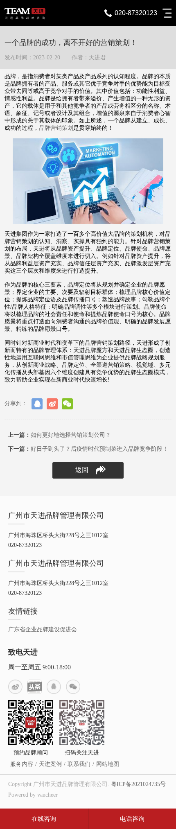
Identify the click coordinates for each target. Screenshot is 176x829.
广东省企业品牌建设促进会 (42, 629)
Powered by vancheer (33, 795)
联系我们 (79, 764)
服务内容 (21, 764)
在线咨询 (44, 818)
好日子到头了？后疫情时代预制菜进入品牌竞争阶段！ (88, 449)
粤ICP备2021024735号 (138, 784)
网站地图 (107, 764)
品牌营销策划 (56, 128)
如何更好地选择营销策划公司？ (59, 435)
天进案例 (50, 764)
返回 (81, 469)
